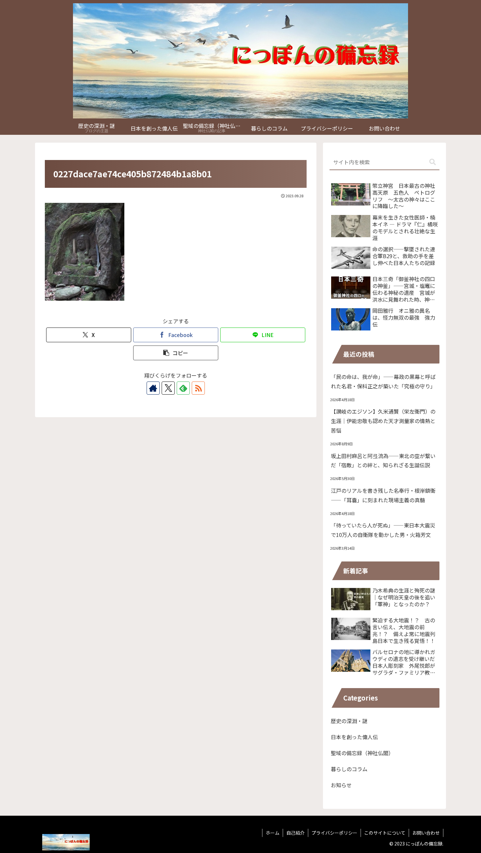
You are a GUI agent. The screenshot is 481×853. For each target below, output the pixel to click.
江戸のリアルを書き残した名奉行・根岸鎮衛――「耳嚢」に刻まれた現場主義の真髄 (383, 495)
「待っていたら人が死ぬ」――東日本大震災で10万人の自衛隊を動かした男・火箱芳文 (383, 530)
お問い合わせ (426, 832)
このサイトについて (384, 832)
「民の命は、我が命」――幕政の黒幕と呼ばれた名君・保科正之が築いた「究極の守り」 (383, 381)
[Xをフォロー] (168, 388)
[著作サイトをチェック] (153, 388)
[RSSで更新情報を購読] (198, 388)
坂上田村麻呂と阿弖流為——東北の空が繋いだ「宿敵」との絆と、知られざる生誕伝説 (383, 460)
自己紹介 (295, 832)
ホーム (272, 832)
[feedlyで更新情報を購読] (183, 388)
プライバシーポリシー (334, 832)
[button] (175, 353)
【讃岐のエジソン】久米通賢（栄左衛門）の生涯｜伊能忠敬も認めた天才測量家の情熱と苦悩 (383, 420)
